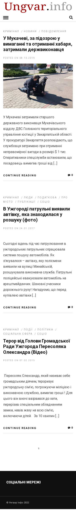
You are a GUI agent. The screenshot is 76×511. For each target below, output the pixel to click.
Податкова (47, 197)
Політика (45, 329)
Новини (30, 31)
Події (28, 329)
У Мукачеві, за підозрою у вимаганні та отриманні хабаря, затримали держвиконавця (37, 44)
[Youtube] (38, 492)
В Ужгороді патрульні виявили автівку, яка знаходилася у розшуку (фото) (36, 214)
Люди (28, 197)
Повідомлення (53, 31)
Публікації (26, 201)
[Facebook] (29, 492)
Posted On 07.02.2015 (19, 360)
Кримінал (11, 31)
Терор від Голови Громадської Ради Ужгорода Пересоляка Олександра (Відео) (36, 346)
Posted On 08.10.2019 (19, 58)
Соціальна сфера (18, 333)
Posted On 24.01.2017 (19, 228)
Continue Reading (20, 175)
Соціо (45, 201)
